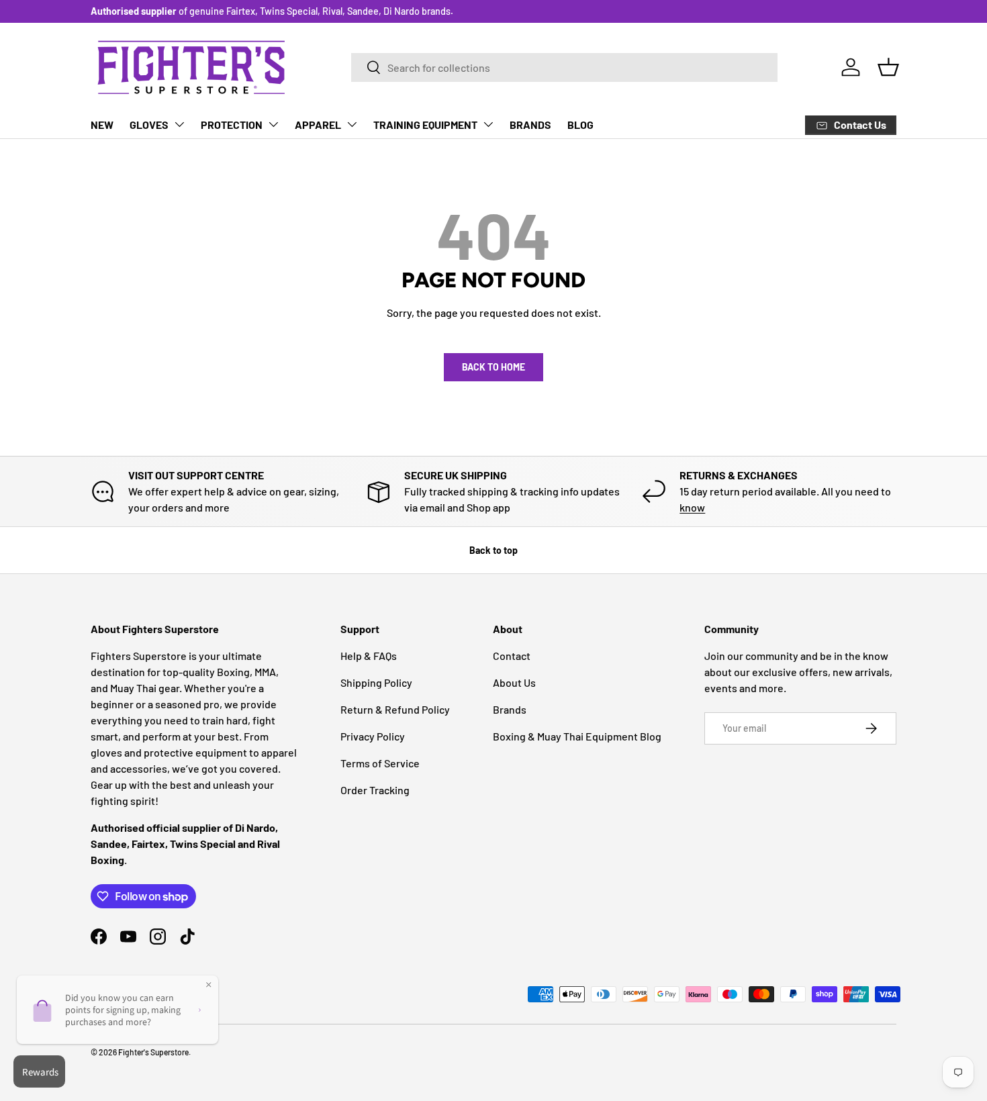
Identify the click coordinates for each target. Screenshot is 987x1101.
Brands (509, 709)
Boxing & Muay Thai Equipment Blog (577, 736)
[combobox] (564, 67)
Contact (511, 655)
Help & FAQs (368, 655)
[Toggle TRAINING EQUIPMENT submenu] (488, 124)
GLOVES (149, 124)
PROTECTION (232, 124)
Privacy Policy (372, 736)
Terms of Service (380, 763)
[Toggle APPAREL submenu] (352, 124)
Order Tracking (375, 789)
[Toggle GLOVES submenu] (179, 124)
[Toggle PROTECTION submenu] (273, 124)
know (692, 507)
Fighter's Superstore (153, 1052)
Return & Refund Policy (395, 709)
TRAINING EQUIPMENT (425, 124)
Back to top (493, 550)
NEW (102, 124)
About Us (514, 682)
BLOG (580, 124)
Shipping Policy (376, 682)
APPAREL (318, 124)
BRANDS (530, 124)
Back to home (493, 367)
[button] (888, 67)
